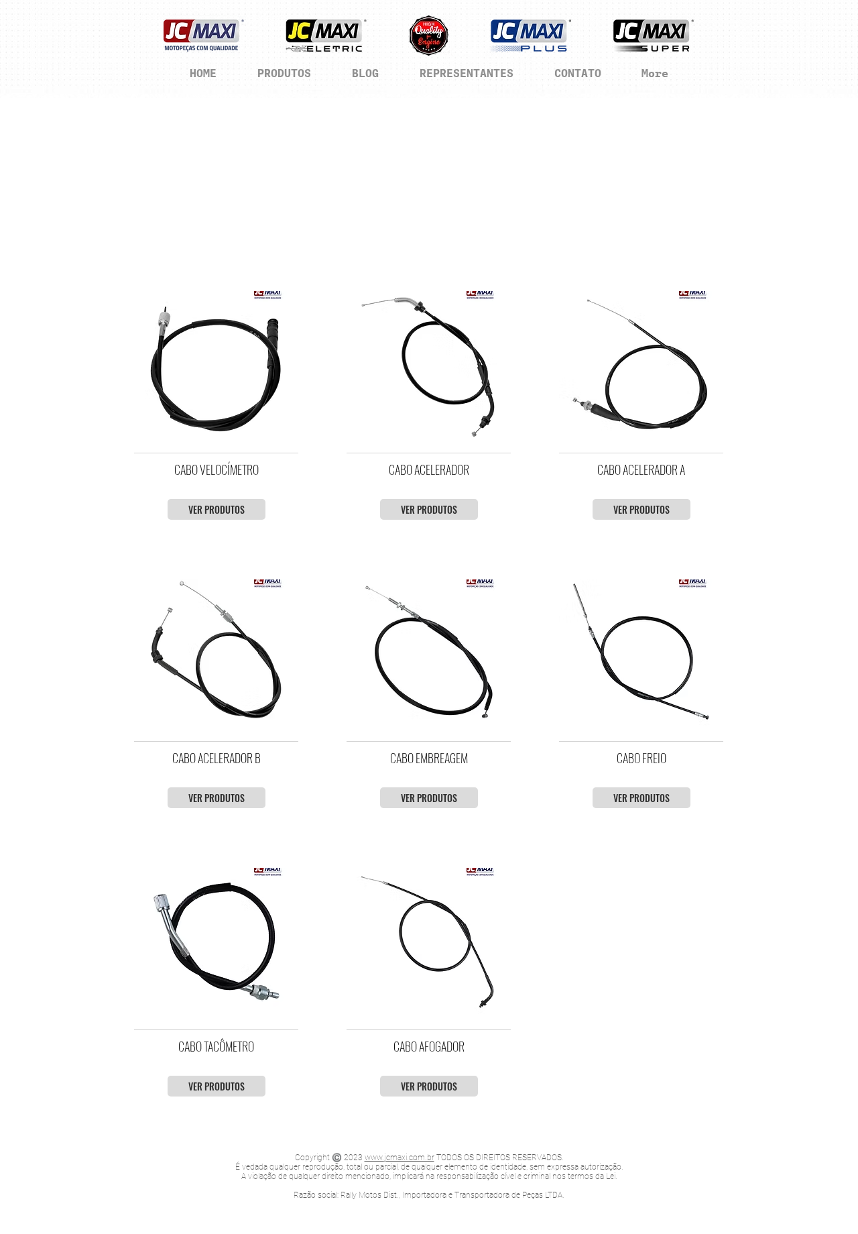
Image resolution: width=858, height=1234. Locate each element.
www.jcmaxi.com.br (399, 1157)
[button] (216, 364)
